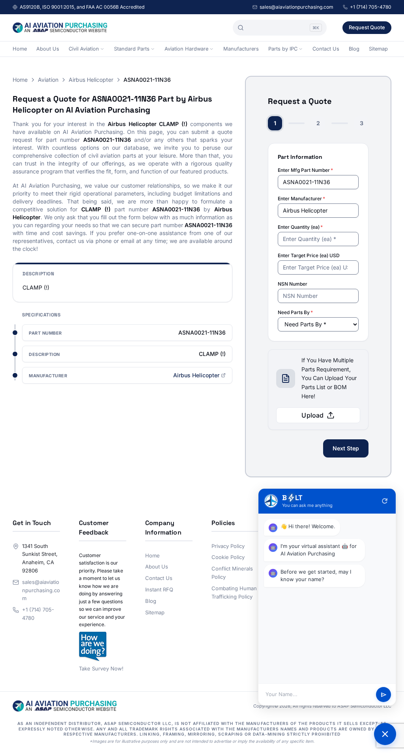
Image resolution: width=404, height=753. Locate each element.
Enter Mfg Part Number (305, 170)
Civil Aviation (84, 49)
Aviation (48, 79)
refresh (385, 501)
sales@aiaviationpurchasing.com (296, 7)
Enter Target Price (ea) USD (309, 255)
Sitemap (378, 49)
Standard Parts (132, 49)
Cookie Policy (228, 557)
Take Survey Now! (101, 668)
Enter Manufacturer (301, 198)
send (383, 695)
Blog (354, 49)
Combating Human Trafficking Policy (234, 592)
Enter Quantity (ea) (300, 227)
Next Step (346, 448)
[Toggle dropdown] (102, 49)
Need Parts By (295, 312)
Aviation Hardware (186, 49)
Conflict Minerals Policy (232, 572)
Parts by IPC (282, 49)
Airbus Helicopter (91, 79)
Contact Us (325, 49)
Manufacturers (241, 49)
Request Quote (367, 27)
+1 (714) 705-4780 (370, 7)
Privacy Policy (228, 546)
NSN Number (292, 284)
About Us (47, 49)
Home (20, 49)
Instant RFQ (159, 589)
